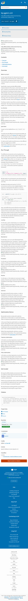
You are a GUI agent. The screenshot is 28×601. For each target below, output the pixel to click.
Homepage (5, 411)
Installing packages (13, 490)
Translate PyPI (13, 523)
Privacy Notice (13, 540)
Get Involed (4, 66)
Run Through (5, 62)
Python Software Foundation (13, 473)
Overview (4, 60)
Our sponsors (14, 512)
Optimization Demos (6, 64)
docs (18, 99)
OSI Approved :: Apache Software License (12, 456)
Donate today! (14, 481)
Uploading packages (13, 492)
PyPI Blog (13, 505)
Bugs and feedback (14, 520)
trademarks (6, 596)
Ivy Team (7, 443)
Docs (4, 414)
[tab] (14, 28)
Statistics (14, 509)
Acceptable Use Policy (13, 542)
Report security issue (14, 536)
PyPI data (4, 422)
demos (14, 135)
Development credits (13, 527)
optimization (7, 146)
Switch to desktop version (14, 546)
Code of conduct (13, 538)
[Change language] (25, 2)
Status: (14, 477)
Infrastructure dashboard (13, 507)
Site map (21, 598)
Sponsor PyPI (14, 525)
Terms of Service (13, 534)
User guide (13, 494)
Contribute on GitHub (13, 522)
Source (4, 416)
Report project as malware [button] (14, 461)
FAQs (14, 498)
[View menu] (21, 2)
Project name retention (13, 496)
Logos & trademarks (14, 511)
